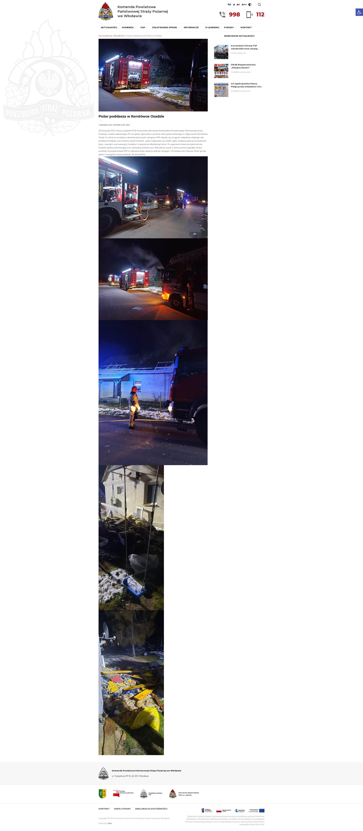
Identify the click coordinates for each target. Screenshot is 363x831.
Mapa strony (122, 808)
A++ (244, 4)
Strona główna (105, 36)
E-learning (212, 27)
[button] (359, 12)
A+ (238, 4)
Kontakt (246, 27)
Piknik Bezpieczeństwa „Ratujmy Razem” (243, 66)
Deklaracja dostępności (151, 808)
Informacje (191, 27)
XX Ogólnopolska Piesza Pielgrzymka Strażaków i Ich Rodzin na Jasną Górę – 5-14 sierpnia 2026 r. (246, 85)
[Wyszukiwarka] (259, 4)
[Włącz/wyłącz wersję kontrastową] (249, 4)
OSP (143, 27)
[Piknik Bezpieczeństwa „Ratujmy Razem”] (221, 71)
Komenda (128, 27)
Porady (229, 27)
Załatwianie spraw (165, 27)
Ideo (110, 823)
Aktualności (109, 27)
